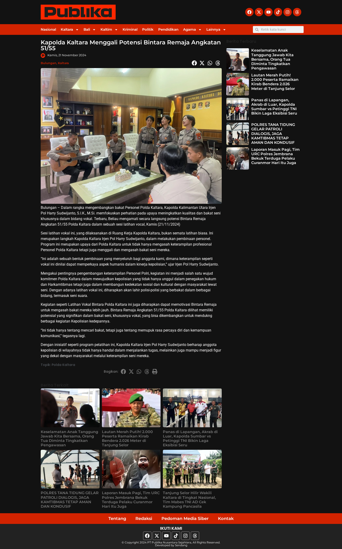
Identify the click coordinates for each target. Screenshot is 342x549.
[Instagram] (287, 12)
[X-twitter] (259, 12)
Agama (189, 29)
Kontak (226, 518)
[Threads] (297, 12)
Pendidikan (168, 29)
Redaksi (143, 518)
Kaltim (106, 29)
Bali (87, 29)
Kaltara (67, 29)
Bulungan (48, 63)
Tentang (117, 518)
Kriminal (130, 29)
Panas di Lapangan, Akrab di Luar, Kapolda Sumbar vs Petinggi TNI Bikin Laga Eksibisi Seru (190, 438)
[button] (194, 63)
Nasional (48, 29)
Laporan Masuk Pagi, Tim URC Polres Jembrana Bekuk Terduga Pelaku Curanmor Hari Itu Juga (131, 500)
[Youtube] (268, 12)
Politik (148, 29)
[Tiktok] (278, 12)
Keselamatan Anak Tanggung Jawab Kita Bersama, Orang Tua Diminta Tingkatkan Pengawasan (69, 438)
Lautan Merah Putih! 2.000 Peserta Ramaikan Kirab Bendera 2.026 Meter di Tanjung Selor (127, 438)
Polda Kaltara (63, 364)
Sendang (181, 545)
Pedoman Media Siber (185, 518)
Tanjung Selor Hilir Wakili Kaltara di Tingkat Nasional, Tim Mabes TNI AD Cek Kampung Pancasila (189, 500)
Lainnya (213, 29)
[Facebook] (249, 12)
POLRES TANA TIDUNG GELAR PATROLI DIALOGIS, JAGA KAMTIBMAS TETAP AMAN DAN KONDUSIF (70, 500)
